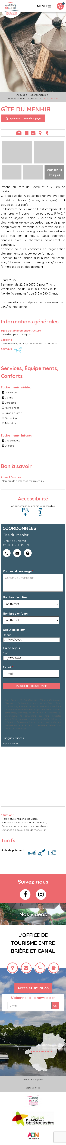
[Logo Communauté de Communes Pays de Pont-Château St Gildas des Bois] (33, 1118)
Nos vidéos (33, 914)
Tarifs (47, 133)
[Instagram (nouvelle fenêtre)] (41, 894)
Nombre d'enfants (15, 613)
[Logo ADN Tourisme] (33, 1136)
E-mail (8, 667)
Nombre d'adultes (15, 597)
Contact (33, 133)
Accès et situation (33, 988)
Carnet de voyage (63, 4)
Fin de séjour (11, 648)
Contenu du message (18, 571)
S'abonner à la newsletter (33, 997)
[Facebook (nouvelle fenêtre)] (25, 894)
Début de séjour (14, 630)
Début (7, 635)
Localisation (40, 133)
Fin (5, 653)
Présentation (26, 133)
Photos (18, 133)
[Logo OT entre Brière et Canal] (33, 1101)
